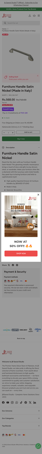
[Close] (38, 194)
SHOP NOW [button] (21, 253)
